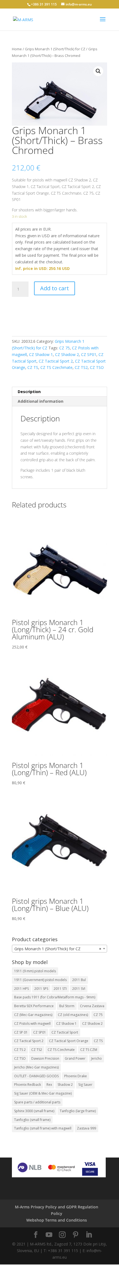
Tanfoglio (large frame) (78, 1111)
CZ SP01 (88, 354)
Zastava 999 (86, 1128)
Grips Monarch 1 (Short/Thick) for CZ (55, 48)
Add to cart (54, 288)
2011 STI (60, 988)
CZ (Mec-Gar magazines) (33, 1014)
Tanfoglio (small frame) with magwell (42, 1128)
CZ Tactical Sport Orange (68, 1040)
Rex (49, 1084)
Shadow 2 (65, 1084)
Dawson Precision (45, 1058)
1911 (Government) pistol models (40, 979)
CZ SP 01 (21, 1032)
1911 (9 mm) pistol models (35, 971)
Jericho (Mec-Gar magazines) (36, 1067)
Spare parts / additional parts (37, 1102)
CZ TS (32, 367)
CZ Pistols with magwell (32, 1023)
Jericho (96, 1058)
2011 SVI (78, 988)
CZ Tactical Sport (64, 1032)
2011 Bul (79, 979)
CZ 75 (64, 347)
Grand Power (75, 1058)
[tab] (59, 392)
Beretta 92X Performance (34, 1006)
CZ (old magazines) (73, 1014)
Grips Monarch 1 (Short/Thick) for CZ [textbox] (57, 948)
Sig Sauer (85, 1084)
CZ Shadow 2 (67, 354)
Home (17, 48)
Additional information (40, 401)
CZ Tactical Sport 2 (56, 361)
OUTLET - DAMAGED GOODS (36, 1076)
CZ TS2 (81, 367)
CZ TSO (97, 367)
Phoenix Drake (75, 1076)
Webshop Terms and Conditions (56, 1220)
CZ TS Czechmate (56, 367)
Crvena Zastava (92, 1006)
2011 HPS (21, 988)
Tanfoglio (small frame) (32, 1119)
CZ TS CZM (88, 1049)
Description (29, 391)
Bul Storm (66, 1006)
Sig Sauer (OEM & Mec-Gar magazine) (43, 1093)
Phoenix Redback (27, 1084)
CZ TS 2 (20, 1049)
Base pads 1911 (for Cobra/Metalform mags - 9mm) (54, 997)
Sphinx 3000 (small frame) (34, 1111)
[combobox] (59, 948)
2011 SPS (41, 988)
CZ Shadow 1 (41, 354)
